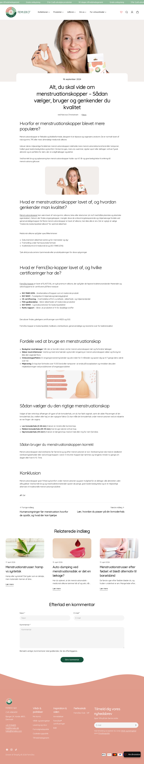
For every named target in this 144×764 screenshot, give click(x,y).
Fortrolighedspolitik (41, 729)
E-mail (77, 613)
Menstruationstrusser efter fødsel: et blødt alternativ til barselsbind (118, 571)
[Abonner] (135, 725)
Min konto (37, 716)
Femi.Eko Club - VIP (81, 713)
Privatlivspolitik (104, 733)
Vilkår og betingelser (41, 721)
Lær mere (10, 584)
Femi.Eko (30, 755)
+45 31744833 (11, 725)
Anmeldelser (58, 716)
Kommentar (25, 625)
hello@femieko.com (14, 731)
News (84, 115)
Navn (22, 613)
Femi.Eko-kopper (27, 284)
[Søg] (126, 12)
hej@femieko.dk (12, 728)
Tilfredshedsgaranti (41, 738)
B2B (55, 728)
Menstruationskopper (28, 215)
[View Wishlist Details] (121, 12)
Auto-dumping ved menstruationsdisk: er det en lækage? (72, 571)
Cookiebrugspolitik (40, 733)
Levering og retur (40, 725)
